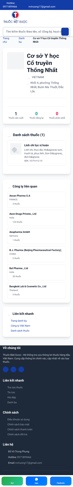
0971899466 (24, 457)
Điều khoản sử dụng (18, 419)
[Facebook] (56, 5)
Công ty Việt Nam (20, 325)
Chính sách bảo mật (18, 424)
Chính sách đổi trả (17, 434)
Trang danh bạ (18, 320)
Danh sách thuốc (19, 330)
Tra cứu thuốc (15, 387)
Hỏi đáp (11, 397)
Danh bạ (12, 402)
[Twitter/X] (68, 5)
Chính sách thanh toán (19, 429)
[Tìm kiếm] (65, 32)
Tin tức (11, 392)
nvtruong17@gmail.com (28, 462)
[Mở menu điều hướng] (67, 17)
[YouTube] (62, 5)
